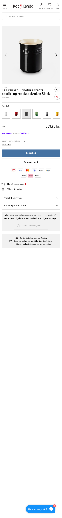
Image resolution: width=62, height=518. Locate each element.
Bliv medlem (6, 145)
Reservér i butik (31, 162)
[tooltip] (57, 97)
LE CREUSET (6, 87)
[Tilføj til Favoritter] (57, 89)
